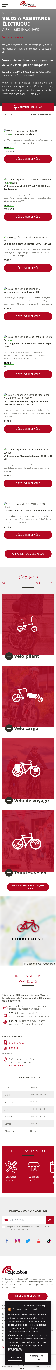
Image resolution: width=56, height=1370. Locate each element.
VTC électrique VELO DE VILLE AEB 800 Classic (28, 510)
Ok (49, 1220)
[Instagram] (17, 1240)
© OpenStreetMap (45, 963)
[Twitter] (28, 1240)
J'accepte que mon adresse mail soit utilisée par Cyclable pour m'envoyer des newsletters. (27, 1228)
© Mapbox (29, 963)
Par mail (13, 1047)
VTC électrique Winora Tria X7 (19, 134)
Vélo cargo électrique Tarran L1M (21, 292)
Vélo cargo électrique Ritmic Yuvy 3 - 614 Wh (27, 243)
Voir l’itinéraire (17, 1065)
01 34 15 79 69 (16, 1042)
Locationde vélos (34, 1178)
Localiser (35, 1366)
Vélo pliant (26, 656)
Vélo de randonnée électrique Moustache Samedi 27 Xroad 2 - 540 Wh (26, 403)
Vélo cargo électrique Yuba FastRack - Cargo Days (27, 345)
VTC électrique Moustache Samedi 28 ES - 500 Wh (28, 457)
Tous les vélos (30, 872)
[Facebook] (7, 1240)
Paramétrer (15, 1357)
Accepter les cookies (36, 1357)
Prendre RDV (7, 1366)
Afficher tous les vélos (28, 554)
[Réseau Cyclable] (14, 1271)
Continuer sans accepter (37, 1305)
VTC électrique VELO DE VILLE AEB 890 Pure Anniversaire (27, 187)
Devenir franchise (27, 1296)
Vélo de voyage (31, 800)
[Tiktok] (49, 1240)
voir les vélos (15, 37)
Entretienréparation (11, 1178)
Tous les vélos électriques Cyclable (28, 887)
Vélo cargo (26, 728)
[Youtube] (38, 1240)
